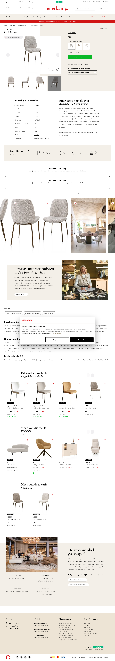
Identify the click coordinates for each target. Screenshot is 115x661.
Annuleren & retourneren (67, 625)
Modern (36, 138)
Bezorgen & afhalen (65, 623)
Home (5, 25)
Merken (56, 17)
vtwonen (86, 17)
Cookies (86, 635)
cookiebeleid (57, 333)
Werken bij (87, 627)
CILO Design (30, 8)
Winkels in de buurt (90, 633)
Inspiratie (78, 17)
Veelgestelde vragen (65, 637)
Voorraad (64, 17)
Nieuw (71, 17)
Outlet (104, 17)
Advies (50, 17)
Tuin (44, 17)
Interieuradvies (18, 8)
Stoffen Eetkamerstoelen (13, 313)
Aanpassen (56, 339)
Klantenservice (85, 1)
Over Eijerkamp (90, 619)
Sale (92, 17)
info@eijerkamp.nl (15, 628)
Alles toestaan (81, 339)
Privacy (74, 657)
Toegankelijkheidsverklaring (68, 639)
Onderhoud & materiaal (66, 635)
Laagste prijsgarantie (66, 629)
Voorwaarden (92, 657)
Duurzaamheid (88, 629)
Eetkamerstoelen (21, 25)
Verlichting (37, 17)
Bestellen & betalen (65, 633)
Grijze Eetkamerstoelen (32, 313)
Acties (98, 17)
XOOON (36, 135)
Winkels (8, 8)
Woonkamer (9, 17)
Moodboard (106, 1)
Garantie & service (65, 627)
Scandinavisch (45, 138)
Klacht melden (63, 631)
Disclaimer (82, 657)
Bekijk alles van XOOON (28, 434)
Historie (86, 625)
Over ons (87, 623)
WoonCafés (87, 631)
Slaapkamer (27, 17)
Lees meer (51, 351)
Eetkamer (18, 17)
